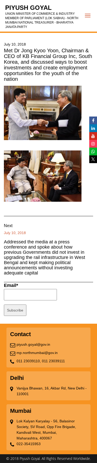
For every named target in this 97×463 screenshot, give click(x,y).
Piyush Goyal (41, 16)
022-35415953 (29, 444)
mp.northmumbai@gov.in (37, 353)
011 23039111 (53, 361)
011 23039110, (29, 361)
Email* (11, 285)
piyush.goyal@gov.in (33, 344)
